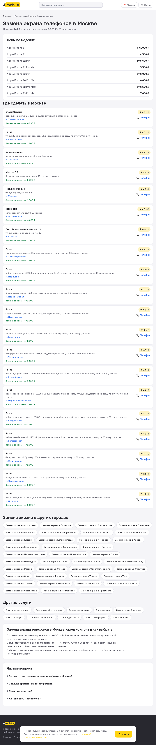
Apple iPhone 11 (16, 54)
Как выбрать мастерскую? (25, 698)
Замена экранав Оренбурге (21, 561)
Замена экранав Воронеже (20, 532)
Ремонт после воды (79, 610)
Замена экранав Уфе (88, 583)
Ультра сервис (14, 152)
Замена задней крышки (128, 610)
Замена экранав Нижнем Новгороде (25, 554)
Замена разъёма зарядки (49, 610)
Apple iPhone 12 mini (19, 60)
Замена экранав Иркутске (132, 532)
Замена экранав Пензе (54, 561)
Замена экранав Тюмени (19, 583)
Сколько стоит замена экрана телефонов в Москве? (40, 676)
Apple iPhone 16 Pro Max (21, 80)
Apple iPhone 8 (16, 47)
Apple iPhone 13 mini (19, 73)
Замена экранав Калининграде (56, 539)
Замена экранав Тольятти (50, 576)
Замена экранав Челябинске (59, 590)
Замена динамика (69, 617)
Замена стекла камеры (41, 617)
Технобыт (11, 208)
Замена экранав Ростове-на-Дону (124, 561)
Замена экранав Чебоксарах (21, 590)
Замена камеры (14, 617)
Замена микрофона (96, 617)
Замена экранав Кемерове (93, 539)
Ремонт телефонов (24, 16)
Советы (7, 737)
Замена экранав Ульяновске (54, 583)
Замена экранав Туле (115, 576)
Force (8, 131)
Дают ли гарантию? (20, 691)
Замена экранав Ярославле (96, 590)
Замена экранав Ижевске (97, 532)
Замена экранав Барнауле (56, 525)
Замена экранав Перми (87, 561)
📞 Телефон (143, 117)
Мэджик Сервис (15, 188)
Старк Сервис (13, 111)
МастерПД (11, 172)
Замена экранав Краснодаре (21, 547)
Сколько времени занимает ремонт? (31, 683)
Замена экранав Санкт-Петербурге (91, 568)
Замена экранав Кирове (128, 539)
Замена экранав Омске (105, 554)
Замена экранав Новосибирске (69, 554)
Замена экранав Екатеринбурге (59, 532)
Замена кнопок (121, 617)
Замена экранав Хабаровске (121, 583)
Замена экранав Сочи (18, 576)
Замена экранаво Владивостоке (95, 525)
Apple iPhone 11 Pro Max (21, 67)
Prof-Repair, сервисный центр (23, 228)
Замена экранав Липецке (97, 547)
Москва (131, 5)
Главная (7, 16)
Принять (124, 734)
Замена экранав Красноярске (60, 547)
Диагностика (103, 610)
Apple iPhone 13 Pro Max (21, 93)
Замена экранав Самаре (52, 568)
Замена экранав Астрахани (21, 525)
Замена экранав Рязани (19, 568)
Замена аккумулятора (17, 610)
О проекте (19, 737)
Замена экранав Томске (84, 576)
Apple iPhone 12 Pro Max (21, 86)
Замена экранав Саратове (131, 568)
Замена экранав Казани (19, 539)
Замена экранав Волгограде (134, 525)
